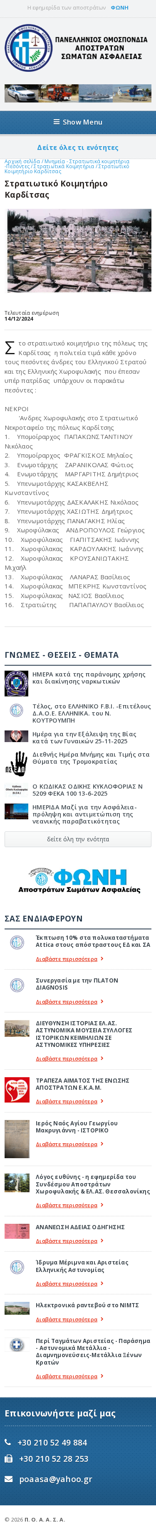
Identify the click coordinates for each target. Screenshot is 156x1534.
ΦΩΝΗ (120, 7)
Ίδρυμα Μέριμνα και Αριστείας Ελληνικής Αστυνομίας (82, 1266)
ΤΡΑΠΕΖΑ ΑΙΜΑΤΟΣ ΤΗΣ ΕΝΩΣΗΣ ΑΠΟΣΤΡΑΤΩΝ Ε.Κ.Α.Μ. (82, 1084)
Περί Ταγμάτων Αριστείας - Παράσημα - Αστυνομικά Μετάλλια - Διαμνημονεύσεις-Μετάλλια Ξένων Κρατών (93, 1351)
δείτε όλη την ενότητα (78, 839)
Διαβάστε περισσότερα (66, 959)
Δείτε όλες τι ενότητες (78, 147)
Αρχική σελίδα (22, 161)
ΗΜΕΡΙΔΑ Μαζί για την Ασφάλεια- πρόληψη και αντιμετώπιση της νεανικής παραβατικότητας (84, 814)
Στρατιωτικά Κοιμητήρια (64, 166)
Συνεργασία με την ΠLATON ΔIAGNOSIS (77, 984)
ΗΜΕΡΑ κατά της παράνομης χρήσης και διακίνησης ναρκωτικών (89, 677)
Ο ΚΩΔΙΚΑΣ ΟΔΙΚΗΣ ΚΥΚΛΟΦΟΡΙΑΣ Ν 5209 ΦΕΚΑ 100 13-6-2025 (87, 789)
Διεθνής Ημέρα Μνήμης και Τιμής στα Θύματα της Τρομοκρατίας (91, 757)
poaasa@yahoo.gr (55, 1479)
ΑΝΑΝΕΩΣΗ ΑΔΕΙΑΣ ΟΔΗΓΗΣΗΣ (80, 1227)
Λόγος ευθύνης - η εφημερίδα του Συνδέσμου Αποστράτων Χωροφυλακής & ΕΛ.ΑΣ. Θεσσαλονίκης (93, 1184)
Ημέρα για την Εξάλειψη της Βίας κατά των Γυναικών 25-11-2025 (84, 737)
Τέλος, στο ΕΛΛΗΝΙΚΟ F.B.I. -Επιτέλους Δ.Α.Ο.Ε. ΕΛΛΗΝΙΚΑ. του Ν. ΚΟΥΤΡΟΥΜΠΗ (91, 713)
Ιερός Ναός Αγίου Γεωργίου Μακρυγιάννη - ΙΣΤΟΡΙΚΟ (77, 1127)
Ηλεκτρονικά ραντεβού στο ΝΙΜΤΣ (87, 1305)
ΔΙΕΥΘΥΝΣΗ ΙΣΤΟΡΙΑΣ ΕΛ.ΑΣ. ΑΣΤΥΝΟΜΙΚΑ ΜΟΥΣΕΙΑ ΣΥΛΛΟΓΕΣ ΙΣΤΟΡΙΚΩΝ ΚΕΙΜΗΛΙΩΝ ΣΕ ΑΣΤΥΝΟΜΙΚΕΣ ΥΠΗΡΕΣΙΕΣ (84, 1034)
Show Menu (82, 122)
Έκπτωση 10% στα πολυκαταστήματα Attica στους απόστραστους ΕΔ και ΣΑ (93, 941)
